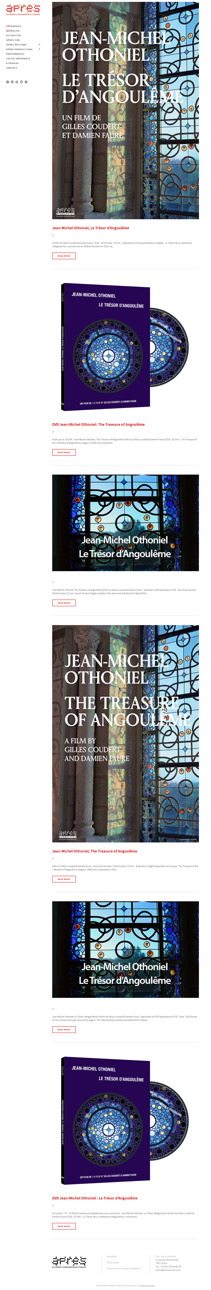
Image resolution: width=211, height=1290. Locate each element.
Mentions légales (147, 1285)
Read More (64, 256)
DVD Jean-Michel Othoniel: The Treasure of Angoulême (98, 424)
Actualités (112, 1256)
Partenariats (113, 1262)
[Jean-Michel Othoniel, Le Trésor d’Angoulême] (125, 110)
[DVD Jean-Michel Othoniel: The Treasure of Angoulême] (125, 347)
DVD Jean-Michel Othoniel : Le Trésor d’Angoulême (94, 1198)
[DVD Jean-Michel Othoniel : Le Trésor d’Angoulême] (125, 1120)
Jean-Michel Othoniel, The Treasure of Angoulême (94, 851)
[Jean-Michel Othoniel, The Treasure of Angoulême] (125, 733)
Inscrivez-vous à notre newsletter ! (124, 1268)
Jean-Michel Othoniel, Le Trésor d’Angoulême (90, 227)
